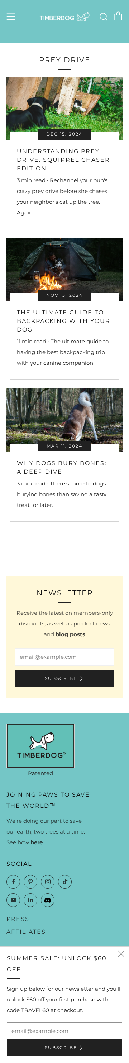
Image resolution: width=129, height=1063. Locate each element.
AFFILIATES (26, 931)
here (36, 842)
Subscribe (61, 678)
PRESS (17, 918)
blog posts (70, 634)
